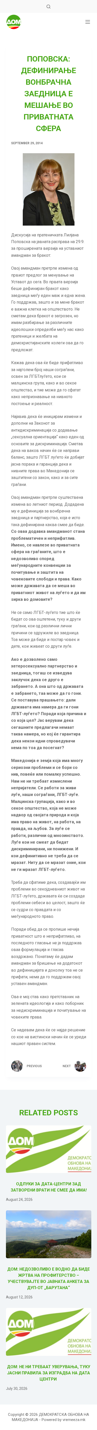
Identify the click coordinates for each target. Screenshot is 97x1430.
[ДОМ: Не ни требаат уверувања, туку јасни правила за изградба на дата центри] (48, 1332)
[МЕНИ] (87, 22)
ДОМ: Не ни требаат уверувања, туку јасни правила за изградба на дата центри (48, 1373)
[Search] (48, 6)
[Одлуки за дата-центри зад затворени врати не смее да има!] (48, 1149)
